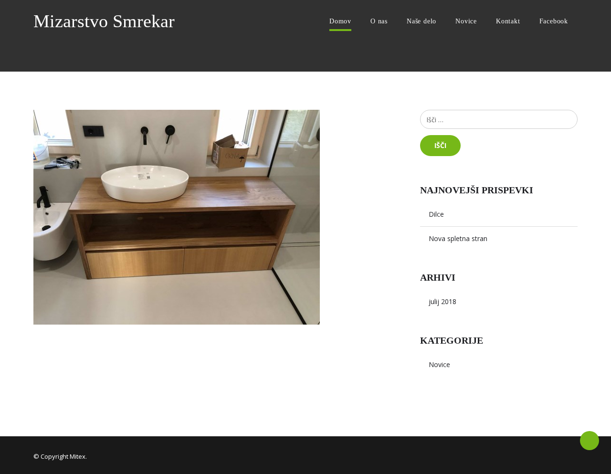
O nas (379, 21)
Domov (340, 21)
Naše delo (421, 21)
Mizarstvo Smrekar (104, 21)
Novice (466, 21)
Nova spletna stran (458, 238)
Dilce (436, 214)
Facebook (553, 21)
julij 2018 (442, 301)
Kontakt (508, 21)
